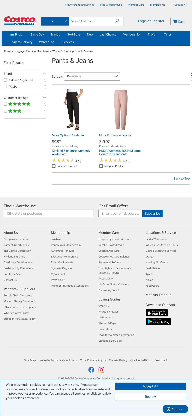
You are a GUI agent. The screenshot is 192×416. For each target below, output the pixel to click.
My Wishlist (57, 280)
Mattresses (105, 317)
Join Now (56, 239)
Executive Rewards (62, 262)
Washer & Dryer (107, 323)
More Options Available (68, 135)
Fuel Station (153, 268)
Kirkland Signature (14, 256)
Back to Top (182, 178)
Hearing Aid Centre (157, 262)
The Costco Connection (17, 250)
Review (150, 396)
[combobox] (54, 21)
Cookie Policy (118, 360)
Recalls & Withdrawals (111, 245)
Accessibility (105, 278)
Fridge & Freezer (108, 311)
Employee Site (12, 274)
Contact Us (10, 280)
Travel (152, 34)
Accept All (150, 386)
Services (68, 42)
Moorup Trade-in (158, 295)
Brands (55, 34)
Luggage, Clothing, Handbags (31, 51)
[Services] (74, 42)
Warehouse (46, 42)
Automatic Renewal (62, 250)
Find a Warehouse (20, 205)
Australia (178, 4)
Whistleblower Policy (16, 313)
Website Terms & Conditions (58, 360)
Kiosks (149, 280)
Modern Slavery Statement (19, 301)
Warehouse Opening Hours (162, 245)
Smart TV (103, 305)
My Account (58, 274)
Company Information (16, 239)
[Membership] (140, 34)
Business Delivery (20, 42)
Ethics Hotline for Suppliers (20, 307)
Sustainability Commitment (19, 268)
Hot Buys (74, 34)
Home (7, 51)
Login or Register (151, 21)
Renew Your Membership (66, 245)
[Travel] (157, 34)
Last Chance (108, 34)
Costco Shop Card (109, 250)
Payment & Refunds (110, 262)
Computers (105, 329)
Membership (131, 34)
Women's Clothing (63, 51)
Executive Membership (64, 256)
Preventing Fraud (108, 290)
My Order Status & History (113, 284)
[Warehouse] (55, 42)
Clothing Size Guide (110, 340)
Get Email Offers (113, 205)
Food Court (152, 285)
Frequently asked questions (114, 239)
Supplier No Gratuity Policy (19, 318)
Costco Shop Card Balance (114, 256)
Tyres (168, 34)
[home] (20, 20)
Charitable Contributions (18, 262)
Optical (150, 256)
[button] (119, 21)
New (90, 34)
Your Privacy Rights (93, 360)
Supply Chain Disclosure (18, 295)
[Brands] (61, 34)
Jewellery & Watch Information (116, 335)
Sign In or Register (61, 268)
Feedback (161, 360)
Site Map (30, 360)
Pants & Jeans (85, 51)
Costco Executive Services (161, 250)
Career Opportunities (16, 245)
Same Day (37, 34)
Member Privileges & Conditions (70, 285)
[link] (73, 129)
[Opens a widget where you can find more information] (175, 409)
